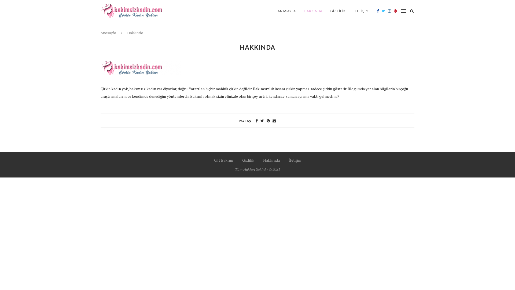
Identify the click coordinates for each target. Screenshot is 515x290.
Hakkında (313, 11)
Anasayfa (287, 11)
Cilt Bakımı (223, 160)
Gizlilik (338, 11)
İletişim (361, 11)
